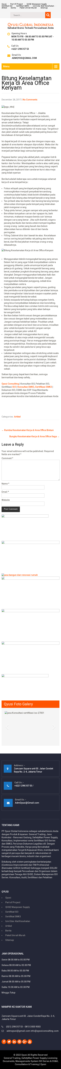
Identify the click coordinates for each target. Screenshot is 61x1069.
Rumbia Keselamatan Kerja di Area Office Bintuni (28, 430)
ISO (14, 387)
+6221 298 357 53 (20, 49)
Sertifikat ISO (7, 6)
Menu (6, 66)
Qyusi (4, 4)
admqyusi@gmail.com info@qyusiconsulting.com (33, 1031)
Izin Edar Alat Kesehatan (43, 6)
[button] (6, 727)
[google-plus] (24, 1041)
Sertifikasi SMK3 (43, 387)
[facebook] (4, 1041)
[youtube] (29, 1041)
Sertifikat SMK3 (22, 6)
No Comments (30, 99)
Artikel (4, 8)
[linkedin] (14, 1041)
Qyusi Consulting (10, 383)
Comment (7, 458)
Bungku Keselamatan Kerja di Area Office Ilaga (34, 436)
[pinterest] (19, 1041)
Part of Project (16, 4)
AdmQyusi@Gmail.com (24, 58)
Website (6, 500)
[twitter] (9, 1041)
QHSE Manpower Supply (37, 4)
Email (5, 492)
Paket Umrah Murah (28, 8)
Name (5, 483)
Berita (13, 8)
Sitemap (44, 8)
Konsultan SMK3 (26, 387)
